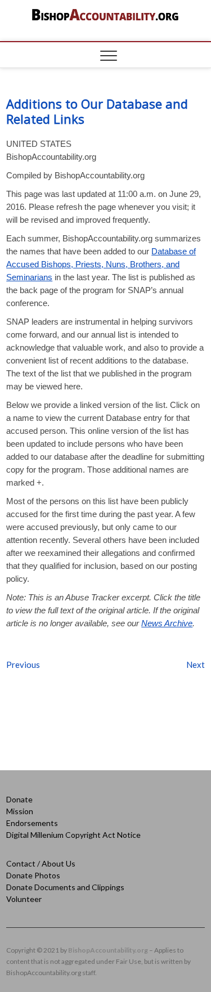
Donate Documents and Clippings (65, 887)
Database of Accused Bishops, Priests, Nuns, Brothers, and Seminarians (101, 264)
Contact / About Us (40, 863)
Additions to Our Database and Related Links (97, 111)
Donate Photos (33, 875)
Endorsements (32, 823)
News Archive (166, 623)
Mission (19, 811)
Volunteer (24, 899)
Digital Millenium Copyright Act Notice (73, 835)
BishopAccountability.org (108, 950)
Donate (19, 799)
